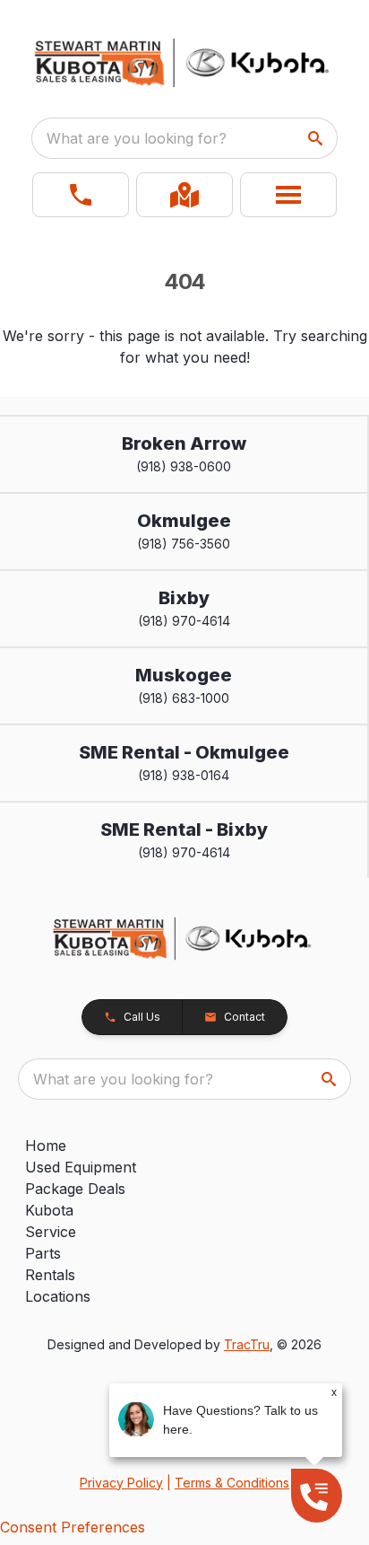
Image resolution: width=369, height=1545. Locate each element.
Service (50, 1232)
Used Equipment (80, 1167)
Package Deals (75, 1189)
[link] (184, 194)
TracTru (247, 1344)
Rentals (50, 1275)
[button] (80, 194)
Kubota (49, 1210)
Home (45, 1145)
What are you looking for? (137, 138)
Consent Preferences (72, 1527)
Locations (57, 1296)
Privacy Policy (121, 1482)
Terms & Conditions (232, 1482)
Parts (43, 1253)
